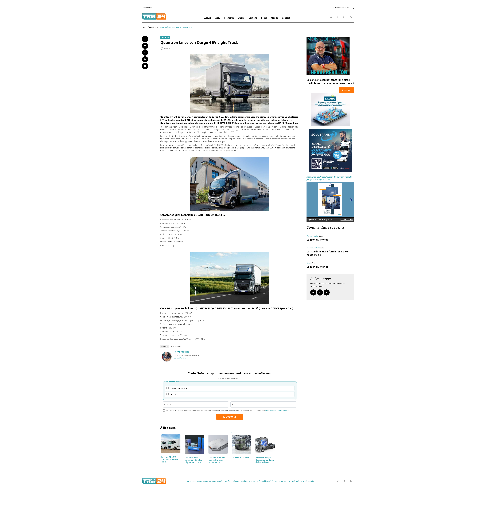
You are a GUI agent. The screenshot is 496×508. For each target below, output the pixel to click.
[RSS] (351, 17)
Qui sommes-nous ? (194, 481)
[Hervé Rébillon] (167, 360)
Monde (274, 18)
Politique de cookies (239, 481)
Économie (229, 18)
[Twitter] (331, 17)
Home (144, 27)
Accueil (207, 18)
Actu (217, 18)
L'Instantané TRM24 (178, 388)
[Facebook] (338, 17)
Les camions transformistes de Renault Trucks (328, 253)
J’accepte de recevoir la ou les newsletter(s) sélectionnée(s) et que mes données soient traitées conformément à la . (227, 410)
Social (264, 18)
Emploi (241, 18)
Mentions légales (223, 481)
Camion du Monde (317, 239)
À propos (164, 346)
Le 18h (173, 394)
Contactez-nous (209, 481)
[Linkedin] (344, 17)
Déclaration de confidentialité (261, 481)
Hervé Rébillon (181, 351)
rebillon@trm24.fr (180, 358)
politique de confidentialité (277, 410)
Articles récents (176, 346)
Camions (253, 18)
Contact (286, 18)
